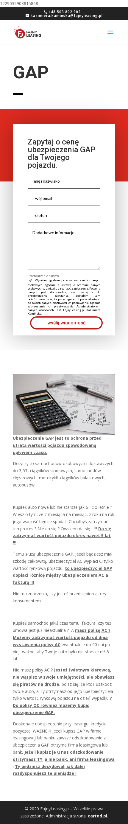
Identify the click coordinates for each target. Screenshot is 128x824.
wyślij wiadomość (66, 323)
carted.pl (97, 816)
